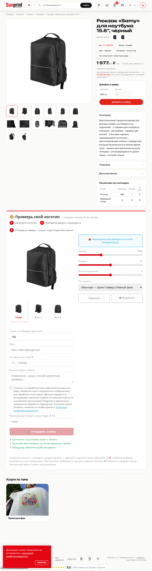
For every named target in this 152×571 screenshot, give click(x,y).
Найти (86, 5)
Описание (105, 115)
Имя (12, 344)
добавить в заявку (121, 102)
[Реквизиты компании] (81, 559)
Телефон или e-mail (21, 357)
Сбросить (94, 298)
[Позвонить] (143, 5)
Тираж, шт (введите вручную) (26, 331)
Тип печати (84, 281)
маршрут (141, 557)
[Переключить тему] (132, 5)
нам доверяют (59, 558)
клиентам (71, 559)
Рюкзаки (40, 14)
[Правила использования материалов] (90, 559)
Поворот (110, 261)
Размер (110, 251)
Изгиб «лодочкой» (110, 271)
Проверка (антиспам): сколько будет (32, 415)
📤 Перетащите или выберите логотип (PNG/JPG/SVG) (110, 240)
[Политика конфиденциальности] (98, 559)
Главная (10, 14)
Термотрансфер (16, 518)
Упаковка (104, 164)
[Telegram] (107, 5)
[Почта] (122, 5)
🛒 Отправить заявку (41, 431)
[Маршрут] (99, 5)
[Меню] (29, 5)
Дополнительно (108, 173)
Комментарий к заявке (22, 370)
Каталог (20, 14)
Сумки (30, 14)
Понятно (41, 563)
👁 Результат (127, 298)
